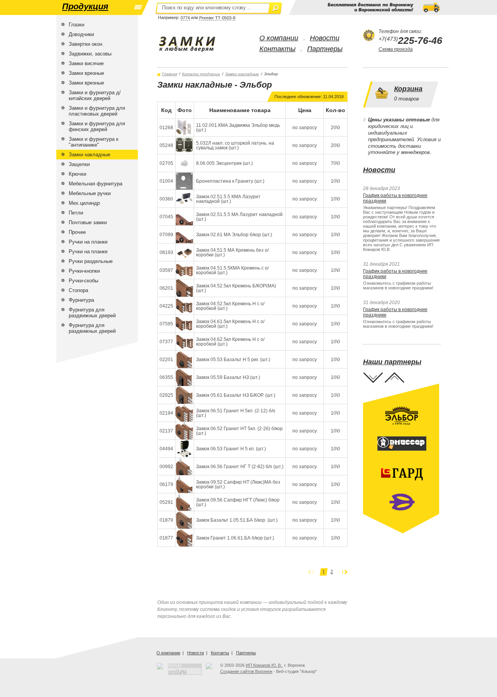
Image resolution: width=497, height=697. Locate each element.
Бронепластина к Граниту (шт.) (230, 181)
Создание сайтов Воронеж (246, 671)
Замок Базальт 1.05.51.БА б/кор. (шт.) (237, 520)
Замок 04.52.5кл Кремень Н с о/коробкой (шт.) (230, 306)
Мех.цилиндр (84, 203)
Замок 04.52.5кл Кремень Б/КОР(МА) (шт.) (236, 288)
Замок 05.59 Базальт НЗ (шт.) (228, 377)
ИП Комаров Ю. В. (264, 665)
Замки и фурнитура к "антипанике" (93, 142)
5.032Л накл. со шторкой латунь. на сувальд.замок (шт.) (235, 145)
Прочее (77, 232)
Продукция (85, 6)
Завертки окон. (86, 44)
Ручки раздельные (91, 261)
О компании (278, 38)
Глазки (76, 25)
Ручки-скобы (83, 281)
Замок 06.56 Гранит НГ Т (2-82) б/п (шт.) (239, 466)
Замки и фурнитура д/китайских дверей (95, 95)
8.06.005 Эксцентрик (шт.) (224, 163)
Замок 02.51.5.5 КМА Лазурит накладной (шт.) (228, 199)
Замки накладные (89, 154)
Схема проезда (396, 49)
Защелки (79, 164)
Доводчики (81, 34)
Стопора (78, 290)
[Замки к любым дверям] (195, 44)
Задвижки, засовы (90, 54)
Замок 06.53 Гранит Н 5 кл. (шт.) (231, 448)
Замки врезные (86, 73)
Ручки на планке (88, 242)
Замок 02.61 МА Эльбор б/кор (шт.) (234, 234)
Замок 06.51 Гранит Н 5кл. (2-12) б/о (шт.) (235, 413)
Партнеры (324, 49)
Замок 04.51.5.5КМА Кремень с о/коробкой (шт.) (232, 270)
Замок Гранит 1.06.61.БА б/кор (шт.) (235, 538)
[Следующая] (345, 572)
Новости (324, 38)
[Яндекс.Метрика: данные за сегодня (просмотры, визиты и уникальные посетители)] (209, 666)
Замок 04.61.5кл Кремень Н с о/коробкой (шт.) (230, 324)
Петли (76, 213)
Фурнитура (81, 300)
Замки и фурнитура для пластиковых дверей (97, 111)
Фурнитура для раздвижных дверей (92, 312)
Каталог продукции (201, 74)
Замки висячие (86, 63)
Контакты (277, 49)
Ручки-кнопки (84, 271)
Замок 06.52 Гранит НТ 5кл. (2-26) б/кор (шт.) (239, 431)
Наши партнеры (392, 362)
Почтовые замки (88, 222)
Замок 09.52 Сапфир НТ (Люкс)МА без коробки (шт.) (238, 484)
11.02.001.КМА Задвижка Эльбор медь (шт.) (238, 128)
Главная (169, 74)
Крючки (77, 174)
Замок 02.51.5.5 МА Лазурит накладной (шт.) (239, 217)
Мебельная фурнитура (95, 184)
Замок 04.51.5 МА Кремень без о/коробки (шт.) (232, 252)
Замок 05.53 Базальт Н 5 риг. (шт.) (233, 359)
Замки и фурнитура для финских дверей (97, 126)
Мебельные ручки (90, 193)
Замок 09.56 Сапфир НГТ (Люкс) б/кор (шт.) (238, 502)
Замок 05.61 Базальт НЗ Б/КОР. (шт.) (235, 395)
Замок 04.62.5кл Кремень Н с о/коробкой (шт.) (230, 342)
